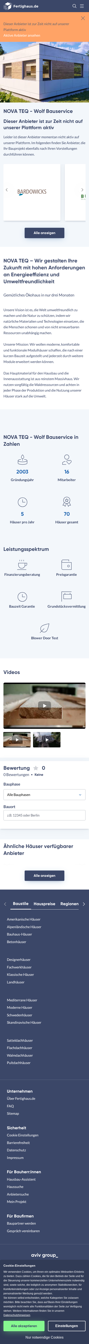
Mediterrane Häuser (22, 1000)
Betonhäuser (16, 942)
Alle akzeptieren (24, 1326)
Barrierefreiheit (18, 1143)
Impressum (15, 1157)
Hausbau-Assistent (21, 1179)
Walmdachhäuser (20, 1055)
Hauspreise (44, 903)
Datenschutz (16, 1150)
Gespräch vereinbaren (23, 1231)
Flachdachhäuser (19, 1048)
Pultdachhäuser (18, 1063)
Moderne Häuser (19, 1007)
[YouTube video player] (44, 706)
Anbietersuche (18, 1194)
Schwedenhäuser (19, 1015)
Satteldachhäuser (20, 1040)
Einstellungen (66, 1326)
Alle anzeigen (44, 233)
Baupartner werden (21, 1223)
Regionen (69, 903)
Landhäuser (15, 982)
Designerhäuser (18, 959)
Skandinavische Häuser (24, 1022)
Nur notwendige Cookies (44, 1337)
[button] (74, 6)
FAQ (10, 1106)
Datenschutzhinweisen (16, 1315)
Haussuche (15, 1187)
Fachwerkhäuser (19, 967)
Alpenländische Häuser (24, 927)
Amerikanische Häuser (23, 919)
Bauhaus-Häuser (19, 934)
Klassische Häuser (20, 974)
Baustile (21, 903)
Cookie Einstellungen (22, 1135)
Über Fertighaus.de (21, 1098)
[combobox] (44, 817)
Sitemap (13, 1113)
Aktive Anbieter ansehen (21, 35)
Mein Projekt (16, 1201)
